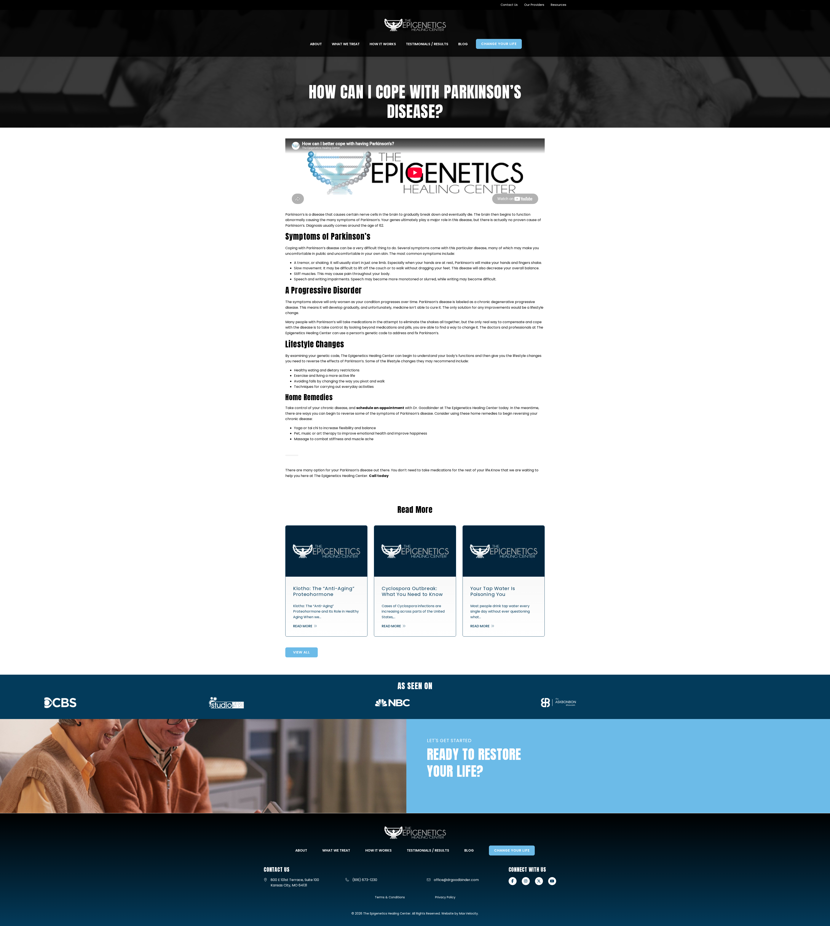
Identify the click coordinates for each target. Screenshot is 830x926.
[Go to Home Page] (415, 25)
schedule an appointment (380, 407)
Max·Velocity (468, 913)
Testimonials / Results (428, 850)
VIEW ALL (301, 652)
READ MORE (303, 626)
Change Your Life (512, 850)
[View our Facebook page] (513, 881)
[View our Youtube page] (552, 881)
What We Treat (336, 850)
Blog (469, 850)
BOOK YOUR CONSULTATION (458, 797)
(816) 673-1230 (364, 879)
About (301, 850)
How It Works (378, 850)
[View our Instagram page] (526, 881)
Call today (379, 475)
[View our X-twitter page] (539, 881)
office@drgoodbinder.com (456, 879)
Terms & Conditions (390, 897)
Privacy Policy (445, 897)
